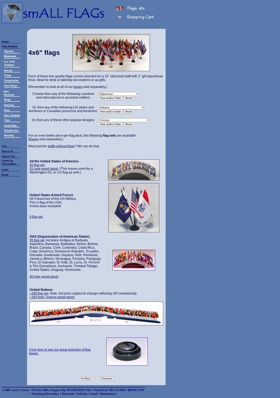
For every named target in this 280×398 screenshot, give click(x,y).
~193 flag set (39, 293)
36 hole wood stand (44, 276)
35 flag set (37, 240)
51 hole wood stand (44, 168)
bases (78, 87)
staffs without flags (61, 146)
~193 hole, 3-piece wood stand (52, 297)
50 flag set (37, 165)
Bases (34, 139)
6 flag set (36, 216)
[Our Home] (12, 22)
